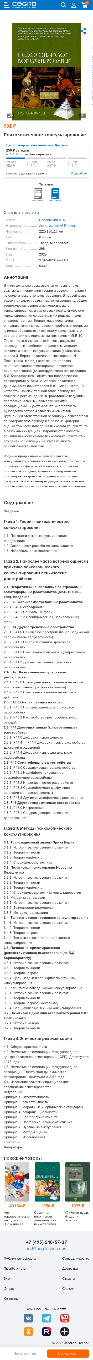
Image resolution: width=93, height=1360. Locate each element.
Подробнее (79, 173)
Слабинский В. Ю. (53, 220)
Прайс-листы (15, 1268)
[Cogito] (24, 5)
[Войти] (74, 5)
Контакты (11, 1298)
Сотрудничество (75, 1258)
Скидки (68, 1288)
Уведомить (68, 1353)
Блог (7, 1278)
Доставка (70, 1268)
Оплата (68, 1278)
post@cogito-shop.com (46, 1248)
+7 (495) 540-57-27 (46, 1242)
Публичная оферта (20, 1258)
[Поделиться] (83, 31)
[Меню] (6, 5)
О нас (9, 1288)
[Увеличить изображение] (82, 116)
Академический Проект (57, 226)
